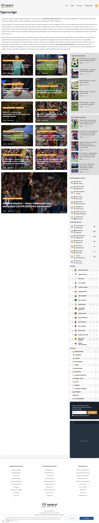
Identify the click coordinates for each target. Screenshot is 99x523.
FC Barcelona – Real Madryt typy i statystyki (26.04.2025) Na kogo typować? (50, 161)
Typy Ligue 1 (16, 487)
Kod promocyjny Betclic (82, 470)
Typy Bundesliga (16, 470)
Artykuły (79, 5)
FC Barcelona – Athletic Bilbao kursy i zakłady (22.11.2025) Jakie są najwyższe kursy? (88, 154)
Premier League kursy (49, 490)
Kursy (72, 5)
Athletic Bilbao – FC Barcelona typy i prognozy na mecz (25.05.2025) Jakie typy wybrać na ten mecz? (51, 138)
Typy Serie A (16, 492)
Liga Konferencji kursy (49, 481)
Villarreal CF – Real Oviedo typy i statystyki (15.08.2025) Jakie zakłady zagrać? (16, 138)
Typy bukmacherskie (43, 131)
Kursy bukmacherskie (9, 60)
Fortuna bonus (83, 487)
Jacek (4, 73)
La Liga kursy (19, 60)
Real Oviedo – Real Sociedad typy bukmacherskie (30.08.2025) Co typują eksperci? (16, 67)
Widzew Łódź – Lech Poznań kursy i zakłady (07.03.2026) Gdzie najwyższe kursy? (88, 122)
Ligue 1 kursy (49, 487)
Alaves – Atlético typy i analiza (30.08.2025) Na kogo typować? (49, 91)
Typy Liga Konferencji (16, 481)
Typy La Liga (53, 131)
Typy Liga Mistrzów (16, 484)
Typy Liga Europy (16, 478)
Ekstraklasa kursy (49, 473)
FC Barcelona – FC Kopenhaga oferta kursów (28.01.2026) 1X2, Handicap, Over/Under (88, 133)
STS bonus (83, 492)
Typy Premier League (16, 490)
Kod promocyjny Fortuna (83, 473)
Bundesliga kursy (49, 470)
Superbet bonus (83, 495)
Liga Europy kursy (49, 478)
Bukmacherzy (89, 5)
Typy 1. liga (16, 495)
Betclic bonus (83, 484)
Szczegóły (61, 515)
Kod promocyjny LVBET (83, 475)
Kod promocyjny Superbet (83, 481)
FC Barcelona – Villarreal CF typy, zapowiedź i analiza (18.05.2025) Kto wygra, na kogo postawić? (16, 161)
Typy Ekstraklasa (16, 473)
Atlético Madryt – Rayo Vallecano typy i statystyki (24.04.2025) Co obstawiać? (28, 205)
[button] (5, 521)
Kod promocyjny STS (82, 478)
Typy (66, 5)
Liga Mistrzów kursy (49, 484)
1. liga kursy (49, 495)
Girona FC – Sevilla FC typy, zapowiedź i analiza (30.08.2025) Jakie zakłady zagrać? (50, 67)
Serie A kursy (49, 492)
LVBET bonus (83, 490)
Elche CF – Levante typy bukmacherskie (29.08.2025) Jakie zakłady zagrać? (16, 114)
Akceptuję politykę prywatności (81, 415)
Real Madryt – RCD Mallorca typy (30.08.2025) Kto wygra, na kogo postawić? (16, 90)
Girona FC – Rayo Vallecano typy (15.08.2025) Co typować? (50, 115)
